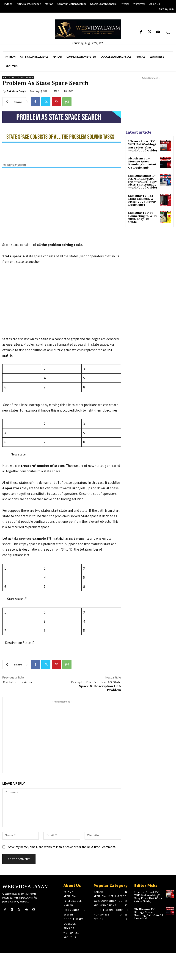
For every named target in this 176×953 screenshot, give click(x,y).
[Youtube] (158, 32)
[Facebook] (141, 32)
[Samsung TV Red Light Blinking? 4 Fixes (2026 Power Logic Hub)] (165, 200)
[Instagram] (12, 909)
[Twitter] (149, 32)
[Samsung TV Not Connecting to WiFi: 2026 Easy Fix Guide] (165, 217)
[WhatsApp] (67, 101)
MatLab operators (17, 682)
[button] (168, 32)
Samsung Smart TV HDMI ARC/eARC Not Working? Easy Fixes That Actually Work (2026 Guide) (142, 182)
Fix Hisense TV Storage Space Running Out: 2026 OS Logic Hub (142, 163)
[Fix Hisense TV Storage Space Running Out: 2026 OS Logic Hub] (165, 162)
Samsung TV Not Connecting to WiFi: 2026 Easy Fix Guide (142, 217)
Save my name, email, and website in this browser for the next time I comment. (62, 847)
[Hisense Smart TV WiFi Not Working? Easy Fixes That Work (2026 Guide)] (165, 145)
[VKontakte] (26, 909)
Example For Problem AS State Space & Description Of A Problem (96, 686)
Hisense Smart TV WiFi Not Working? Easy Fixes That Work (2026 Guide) (142, 146)
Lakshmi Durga (16, 91)
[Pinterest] (56, 101)
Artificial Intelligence (18, 77)
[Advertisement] (61, 208)
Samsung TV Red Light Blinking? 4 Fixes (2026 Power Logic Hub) (142, 200)
